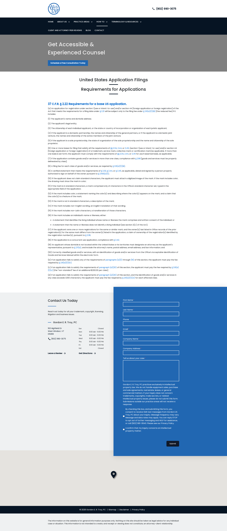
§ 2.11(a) (77, 247)
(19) (132, 259)
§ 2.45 (118, 171)
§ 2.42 (116, 240)
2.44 (120, 148)
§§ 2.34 (113, 148)
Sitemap (112, 509)
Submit (173, 443)
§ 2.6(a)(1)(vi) (128, 277)
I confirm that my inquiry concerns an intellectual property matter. (148, 429)
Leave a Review (55, 353)
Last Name (128, 309)
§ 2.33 (103, 171)
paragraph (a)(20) (108, 267)
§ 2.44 (109, 171)
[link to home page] (54, 8)
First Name (128, 300)
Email (125, 329)
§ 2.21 (102, 111)
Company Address (131, 348)
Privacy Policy (138, 509)
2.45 (127, 148)
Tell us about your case (133, 358)
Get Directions (85, 353)
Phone (126, 319)
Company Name (130, 338)
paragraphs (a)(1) (113, 259)
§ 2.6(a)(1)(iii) (149, 111)
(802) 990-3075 (58, 338)
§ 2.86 (138, 158)
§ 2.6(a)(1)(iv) (65, 262)
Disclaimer (124, 509)
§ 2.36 (87, 235)
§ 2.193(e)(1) (103, 173)
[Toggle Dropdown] (69, 21)
